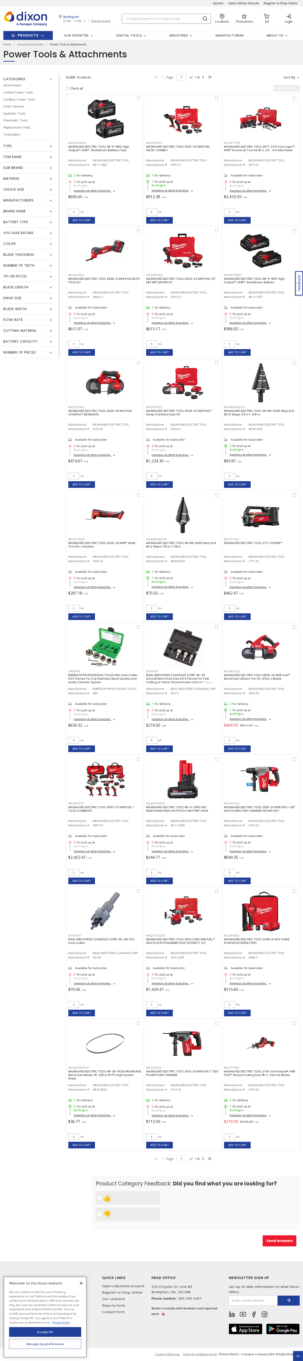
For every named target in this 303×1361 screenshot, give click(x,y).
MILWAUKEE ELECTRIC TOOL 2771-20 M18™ (253, 543)
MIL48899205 (234, 407)
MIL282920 (232, 671)
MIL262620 (76, 539)
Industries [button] (178, 35)
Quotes (218, 3)
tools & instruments (31, 44)
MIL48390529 (78, 1068)
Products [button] (28, 35)
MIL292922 (154, 407)
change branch (101, 21)
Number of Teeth (19, 265)
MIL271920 (231, 1068)
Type (7, 146)
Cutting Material (20, 330)
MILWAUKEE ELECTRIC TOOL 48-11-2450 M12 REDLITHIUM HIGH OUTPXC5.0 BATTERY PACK (177, 809)
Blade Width (15, 309)
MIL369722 (154, 143)
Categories (14, 79)
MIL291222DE (155, 935)
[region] (45, 1317)
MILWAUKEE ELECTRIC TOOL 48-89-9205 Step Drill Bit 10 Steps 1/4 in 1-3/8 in (259, 412)
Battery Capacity (20, 341)
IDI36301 (74, 935)
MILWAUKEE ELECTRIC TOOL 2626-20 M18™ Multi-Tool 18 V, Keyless (102, 544)
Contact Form (113, 1312)
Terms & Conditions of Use (200, 1354)
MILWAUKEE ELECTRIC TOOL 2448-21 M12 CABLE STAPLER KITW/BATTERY (256, 941)
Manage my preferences (45, 1344)
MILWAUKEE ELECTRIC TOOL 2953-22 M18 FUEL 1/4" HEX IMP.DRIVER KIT (181, 280)
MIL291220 (154, 1068)
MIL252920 (76, 407)
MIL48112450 (155, 803)
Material (11, 178)
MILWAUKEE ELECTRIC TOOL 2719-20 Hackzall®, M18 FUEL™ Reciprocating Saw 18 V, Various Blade (259, 1073)
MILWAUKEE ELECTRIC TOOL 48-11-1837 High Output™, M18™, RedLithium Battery (254, 280)
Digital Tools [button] (129, 35)
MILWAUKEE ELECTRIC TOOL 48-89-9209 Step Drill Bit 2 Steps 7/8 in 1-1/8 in (181, 544)
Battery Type (15, 222)
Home (7, 44)
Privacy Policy (61, 1322)
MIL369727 (76, 803)
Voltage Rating (18, 233)
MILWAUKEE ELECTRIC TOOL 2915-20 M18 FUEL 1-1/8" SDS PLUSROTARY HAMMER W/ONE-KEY (259, 809)
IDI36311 (152, 671)
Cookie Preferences (167, 1354)
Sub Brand (13, 167)
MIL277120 (231, 539)
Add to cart (81, 220)
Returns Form (113, 1305)
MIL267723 (232, 143)
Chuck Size (13, 189)
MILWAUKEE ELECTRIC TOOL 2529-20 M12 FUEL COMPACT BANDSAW (100, 412)
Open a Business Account (123, 1286)
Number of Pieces (19, 352)
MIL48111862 (77, 143)
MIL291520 (232, 803)
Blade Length (15, 287)
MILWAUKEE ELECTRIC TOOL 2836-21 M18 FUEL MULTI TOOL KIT (104, 280)
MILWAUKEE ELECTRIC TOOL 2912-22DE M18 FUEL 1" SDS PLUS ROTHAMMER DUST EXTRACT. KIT (180, 941)
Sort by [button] (289, 77)
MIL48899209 (156, 539)
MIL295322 (154, 275)
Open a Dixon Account (243, 3)
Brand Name (14, 211)
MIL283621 (76, 275)
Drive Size (12, 298)
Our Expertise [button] (76, 35)
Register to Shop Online (280, 3)
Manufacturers (230, 35)
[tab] (27, 79)
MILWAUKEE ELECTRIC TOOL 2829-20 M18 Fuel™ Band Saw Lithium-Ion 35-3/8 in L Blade (257, 676)
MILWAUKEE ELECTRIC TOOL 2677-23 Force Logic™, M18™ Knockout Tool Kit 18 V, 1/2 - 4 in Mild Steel (259, 148)
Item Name (12, 156)
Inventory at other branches (92, 191)
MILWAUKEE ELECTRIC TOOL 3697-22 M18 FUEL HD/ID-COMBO (178, 148)
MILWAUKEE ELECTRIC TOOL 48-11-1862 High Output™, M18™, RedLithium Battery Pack (98, 148)
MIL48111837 (233, 275)
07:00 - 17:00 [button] (72, 21)
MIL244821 (232, 935)
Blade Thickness (18, 254)
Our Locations (113, 1299)
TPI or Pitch (15, 276)
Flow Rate (13, 319)
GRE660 (74, 671)
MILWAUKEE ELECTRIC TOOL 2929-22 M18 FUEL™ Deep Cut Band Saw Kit (179, 412)
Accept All (45, 1332)
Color (9, 243)
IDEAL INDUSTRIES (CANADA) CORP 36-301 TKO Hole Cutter (101, 941)
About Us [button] (275, 35)
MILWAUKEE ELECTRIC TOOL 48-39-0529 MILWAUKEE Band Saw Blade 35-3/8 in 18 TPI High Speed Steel (104, 1075)
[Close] (81, 1283)
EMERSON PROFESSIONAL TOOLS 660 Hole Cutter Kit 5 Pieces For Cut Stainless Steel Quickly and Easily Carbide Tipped (103, 678)
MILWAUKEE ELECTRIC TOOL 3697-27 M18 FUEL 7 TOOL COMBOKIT (101, 809)
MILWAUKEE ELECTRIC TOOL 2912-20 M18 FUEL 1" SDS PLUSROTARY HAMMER (182, 1073)
